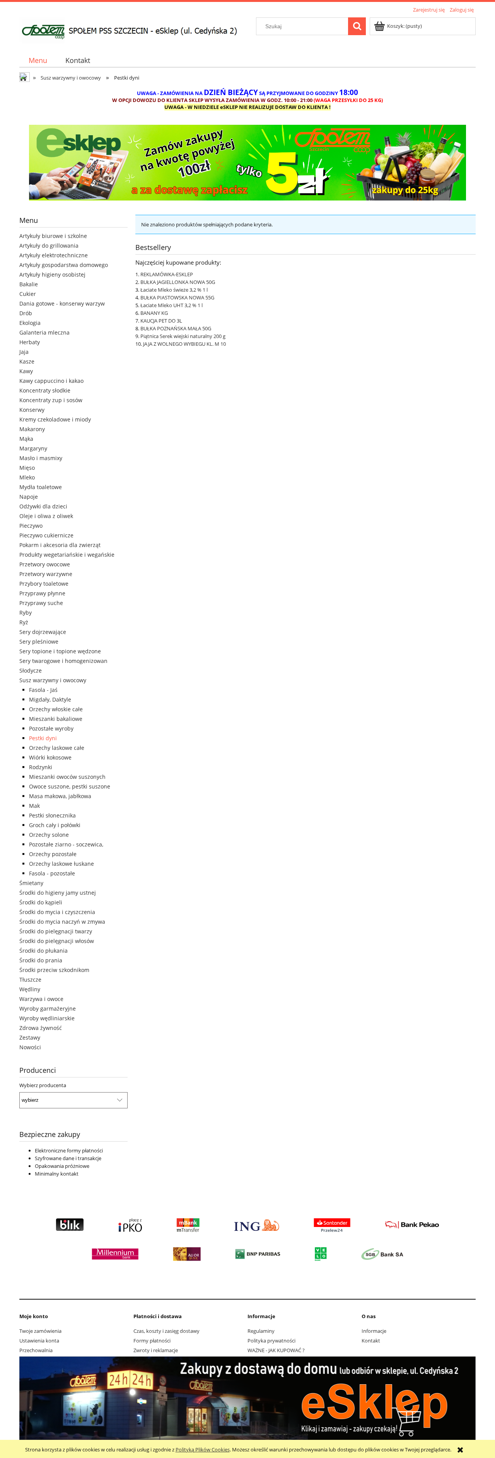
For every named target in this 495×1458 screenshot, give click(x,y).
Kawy (26, 371)
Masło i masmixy (40, 458)
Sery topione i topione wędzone (60, 651)
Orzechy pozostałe (53, 854)
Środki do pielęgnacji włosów (56, 941)
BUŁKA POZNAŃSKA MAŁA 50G (175, 328)
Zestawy (29, 1037)
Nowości (30, 1047)
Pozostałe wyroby (51, 728)
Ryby (25, 612)
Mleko (27, 477)
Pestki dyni (43, 738)
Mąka (26, 438)
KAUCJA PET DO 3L (161, 320)
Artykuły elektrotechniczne (53, 255)
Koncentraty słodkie (44, 390)
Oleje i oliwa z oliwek (46, 516)
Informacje (374, 1330)
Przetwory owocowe (44, 564)
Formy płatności (152, 1340)
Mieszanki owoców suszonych (67, 776)
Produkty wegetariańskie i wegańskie (66, 554)
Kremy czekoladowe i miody (55, 419)
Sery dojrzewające (42, 632)
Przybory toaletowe (43, 583)
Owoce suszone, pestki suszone (69, 786)
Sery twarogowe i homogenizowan (63, 660)
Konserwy (31, 409)
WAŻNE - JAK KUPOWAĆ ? (276, 1350)
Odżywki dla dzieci (43, 506)
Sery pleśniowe (38, 641)
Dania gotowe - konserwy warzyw (62, 303)
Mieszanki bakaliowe (55, 718)
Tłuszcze (30, 979)
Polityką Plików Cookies (203, 1449)
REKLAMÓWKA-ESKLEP (166, 274)
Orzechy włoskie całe (56, 709)
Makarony (32, 429)
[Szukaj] (357, 26)
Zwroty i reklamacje (155, 1350)
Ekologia (30, 322)
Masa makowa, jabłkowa (60, 796)
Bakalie (28, 284)
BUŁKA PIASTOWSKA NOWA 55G (177, 297)
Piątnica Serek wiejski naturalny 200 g (182, 336)
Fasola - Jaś (43, 689)
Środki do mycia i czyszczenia (57, 912)
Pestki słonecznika (52, 815)
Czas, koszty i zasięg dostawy (166, 1330)
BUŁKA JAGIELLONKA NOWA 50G (177, 282)
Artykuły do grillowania (49, 245)
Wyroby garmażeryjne (47, 1008)
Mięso (27, 467)
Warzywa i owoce (41, 999)
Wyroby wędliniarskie (47, 1018)
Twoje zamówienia (40, 1330)
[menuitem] (37, 60)
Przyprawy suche (41, 603)
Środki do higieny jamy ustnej (57, 892)
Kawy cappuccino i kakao (51, 380)
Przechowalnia (36, 1350)
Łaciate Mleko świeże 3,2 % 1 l (174, 289)
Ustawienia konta (39, 1340)
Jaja (24, 351)
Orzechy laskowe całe (56, 747)
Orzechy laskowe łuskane (61, 863)
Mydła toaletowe (40, 487)
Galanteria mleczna (44, 332)
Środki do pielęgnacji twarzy (55, 931)
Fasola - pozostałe (52, 873)
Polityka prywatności (271, 1340)
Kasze (26, 361)
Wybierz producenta (42, 1085)
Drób (25, 313)
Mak (34, 805)
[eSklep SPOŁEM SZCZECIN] (247, 162)
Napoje (28, 496)
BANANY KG (154, 312)
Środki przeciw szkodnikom (54, 970)
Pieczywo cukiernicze (46, 535)
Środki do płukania (43, 950)
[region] (247, 162)
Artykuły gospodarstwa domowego (63, 264)
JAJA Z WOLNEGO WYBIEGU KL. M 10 (184, 343)
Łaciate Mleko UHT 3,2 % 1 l (171, 305)
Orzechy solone (49, 834)
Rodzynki (40, 767)
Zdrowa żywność (40, 1027)
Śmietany (31, 883)
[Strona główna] (135, 29)
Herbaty (29, 342)
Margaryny (33, 448)
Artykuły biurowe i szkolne (53, 236)
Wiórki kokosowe (50, 757)
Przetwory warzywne (45, 574)
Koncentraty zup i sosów (50, 400)
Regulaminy (261, 1330)
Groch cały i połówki (54, 825)
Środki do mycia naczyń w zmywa (62, 921)
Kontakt (371, 1340)
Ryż (23, 622)
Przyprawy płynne (42, 593)
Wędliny (29, 989)
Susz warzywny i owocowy (52, 680)
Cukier (27, 293)
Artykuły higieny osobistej (52, 274)
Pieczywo (31, 525)
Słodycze (30, 670)
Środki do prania (40, 960)
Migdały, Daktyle (50, 699)
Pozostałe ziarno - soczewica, (66, 844)
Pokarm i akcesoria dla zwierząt (60, 545)
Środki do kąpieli (40, 902)
